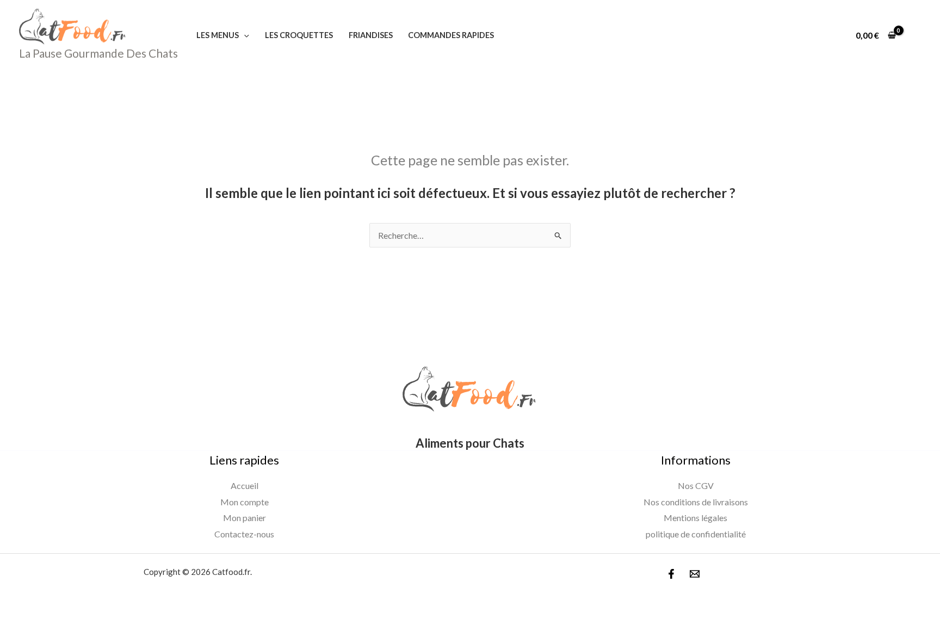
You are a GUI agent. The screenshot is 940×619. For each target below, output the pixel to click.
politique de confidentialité (696, 534)
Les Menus (217, 35)
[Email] (695, 574)
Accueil (244, 485)
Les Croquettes (299, 35)
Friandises (371, 35)
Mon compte (244, 502)
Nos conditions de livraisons (696, 502)
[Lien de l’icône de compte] (916, 35)
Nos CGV (696, 485)
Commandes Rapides (451, 35)
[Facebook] (671, 574)
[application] (244, 35)
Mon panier (244, 517)
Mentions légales (695, 517)
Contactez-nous (244, 534)
